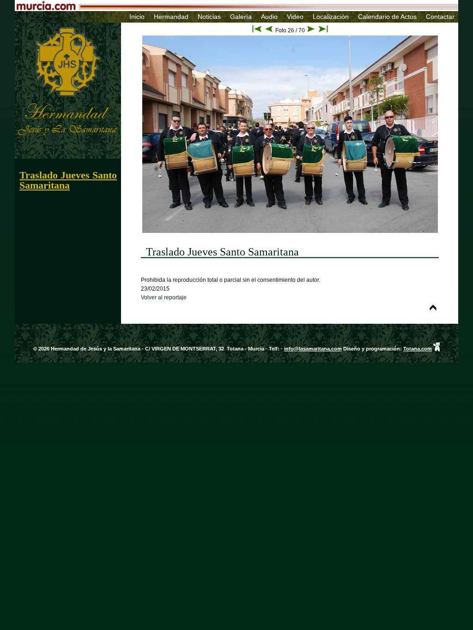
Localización (331, 16)
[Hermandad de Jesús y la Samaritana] (53, 24)
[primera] (256, 30)
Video (295, 16)
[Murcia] (192, 8)
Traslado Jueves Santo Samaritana (68, 180)
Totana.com (417, 348)
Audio (269, 16)
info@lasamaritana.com (313, 348)
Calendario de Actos (387, 16)
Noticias (209, 16)
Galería (241, 16)
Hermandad (171, 16)
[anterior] (269, 30)
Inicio (137, 16)
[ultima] (323, 30)
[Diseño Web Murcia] (436, 348)
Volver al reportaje (164, 297)
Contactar (440, 16)
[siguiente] (311, 30)
